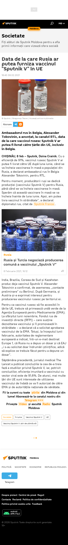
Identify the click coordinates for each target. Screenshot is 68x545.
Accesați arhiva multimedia (41, 118)
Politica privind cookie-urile (16, 503)
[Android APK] (11, 513)
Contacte (6, 499)
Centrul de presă (27, 495)
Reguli (40, 495)
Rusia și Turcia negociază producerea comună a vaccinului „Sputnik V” (33, 262)
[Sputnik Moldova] (10, 24)
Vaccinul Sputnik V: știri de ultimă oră (19, 423)
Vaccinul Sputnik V (34, 417)
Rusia (7, 255)
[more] (62, 271)
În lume (18, 417)
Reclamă (16, 499)
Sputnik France (44, 204)
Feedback (37, 503)
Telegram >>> (34, 400)
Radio (46, 404)
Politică (6, 466)
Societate (7, 417)
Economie (35, 466)
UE (47, 417)
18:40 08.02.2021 (11, 75)
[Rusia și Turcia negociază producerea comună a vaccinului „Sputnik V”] (34, 230)
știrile (35, 392)
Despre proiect (9, 495)
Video (23, 404)
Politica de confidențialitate (37, 499)
